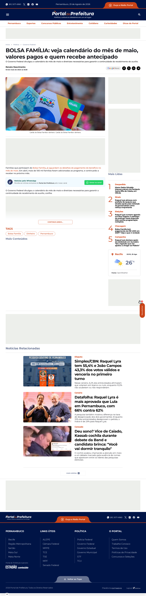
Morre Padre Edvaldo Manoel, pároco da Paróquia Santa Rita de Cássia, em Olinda (127, 190)
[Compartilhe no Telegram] (138, 68)
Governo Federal (29, 45)
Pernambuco (14, 23)
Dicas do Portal (130, 23)
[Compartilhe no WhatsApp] (134, 68)
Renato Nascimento (16, 67)
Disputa (78, 357)
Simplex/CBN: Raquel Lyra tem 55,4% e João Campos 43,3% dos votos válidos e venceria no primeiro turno (98, 370)
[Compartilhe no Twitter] (129, 68)
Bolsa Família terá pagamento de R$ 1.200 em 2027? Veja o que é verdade (127, 231)
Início (8, 45)
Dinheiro (31, 233)
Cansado (79, 427)
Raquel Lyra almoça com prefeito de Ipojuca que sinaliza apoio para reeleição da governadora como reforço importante (127, 203)
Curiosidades (110, 23)
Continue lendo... (55, 222)
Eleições (119, 212)
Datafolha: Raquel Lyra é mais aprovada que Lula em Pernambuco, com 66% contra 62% (96, 403)
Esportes (31, 23)
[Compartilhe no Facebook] (124, 68)
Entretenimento (75, 23)
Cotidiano (93, 23)
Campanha (120, 237)
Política (16, 45)
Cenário (78, 393)
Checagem (120, 226)
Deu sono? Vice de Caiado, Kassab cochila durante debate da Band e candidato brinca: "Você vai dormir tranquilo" (98, 440)
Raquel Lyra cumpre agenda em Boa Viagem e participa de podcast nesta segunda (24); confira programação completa (127, 218)
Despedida (120, 184)
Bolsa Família (39, 168)
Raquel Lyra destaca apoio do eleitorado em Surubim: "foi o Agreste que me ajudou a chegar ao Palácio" (127, 242)
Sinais (118, 197)
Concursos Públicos (51, 23)
